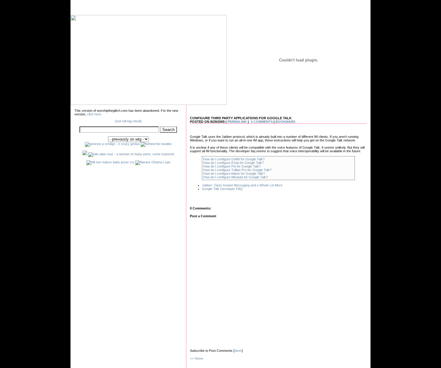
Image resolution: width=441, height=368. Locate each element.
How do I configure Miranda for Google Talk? (235, 177)
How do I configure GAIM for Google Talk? (234, 159)
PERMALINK (237, 121)
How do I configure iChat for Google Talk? (233, 163)
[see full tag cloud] (128, 121)
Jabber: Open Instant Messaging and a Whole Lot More (242, 185)
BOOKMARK (285, 121)
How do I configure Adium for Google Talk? (234, 173)
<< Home (196, 358)
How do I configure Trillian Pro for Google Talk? (237, 170)
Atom (238, 350)
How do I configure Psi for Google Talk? (232, 166)
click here (94, 114)
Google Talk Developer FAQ (222, 189)
